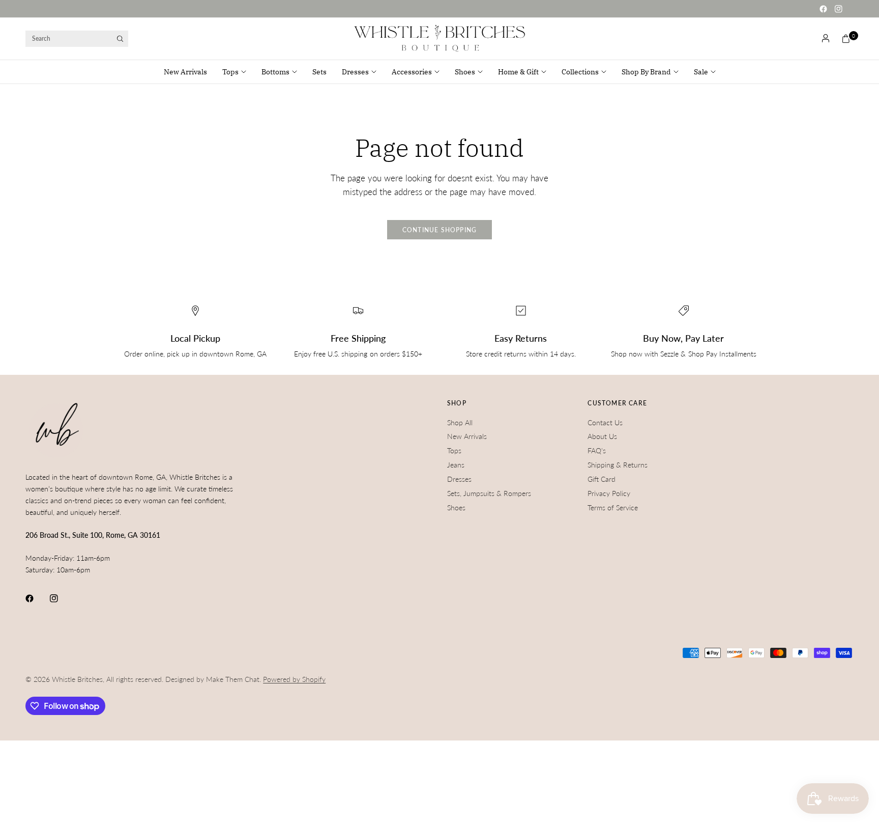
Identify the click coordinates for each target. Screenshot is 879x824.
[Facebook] (823, 8)
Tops (230, 71)
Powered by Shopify (294, 679)
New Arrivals (185, 71)
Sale (701, 71)
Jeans (455, 464)
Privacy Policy (609, 493)
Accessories (412, 71)
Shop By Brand (646, 71)
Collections (580, 71)
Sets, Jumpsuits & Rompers (489, 493)
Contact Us (605, 422)
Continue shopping (439, 230)
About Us (602, 436)
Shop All (460, 422)
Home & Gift (518, 71)
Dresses (355, 71)
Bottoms (275, 71)
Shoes (465, 71)
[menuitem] (189, 72)
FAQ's (597, 450)
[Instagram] (838, 8)
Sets (319, 71)
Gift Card (602, 479)
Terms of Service (613, 507)
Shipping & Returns (618, 464)
